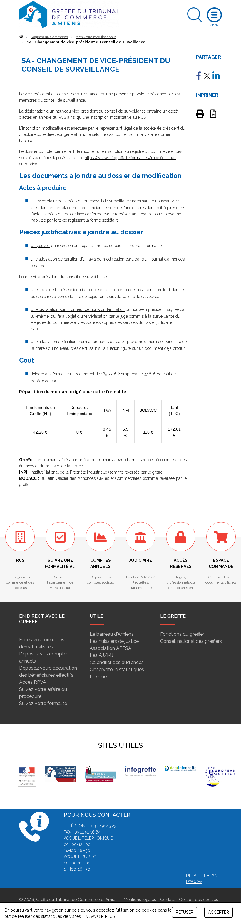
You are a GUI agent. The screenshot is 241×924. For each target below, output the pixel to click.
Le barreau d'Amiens (112, 634)
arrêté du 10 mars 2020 (101, 459)
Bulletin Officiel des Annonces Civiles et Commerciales (90, 478)
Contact (167, 899)
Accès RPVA (32, 682)
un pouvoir (40, 245)
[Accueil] (21, 37)
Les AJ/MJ (101, 655)
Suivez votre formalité (43, 703)
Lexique (98, 676)
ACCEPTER (218, 912)
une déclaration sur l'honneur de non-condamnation (78, 309)
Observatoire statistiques (117, 669)
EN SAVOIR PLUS (99, 916)
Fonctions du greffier (182, 634)
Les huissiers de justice (114, 641)
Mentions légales (140, 899)
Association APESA (110, 648)
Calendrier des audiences (117, 662)
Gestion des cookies (198, 899)
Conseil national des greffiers (191, 641)
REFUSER (184, 912)
